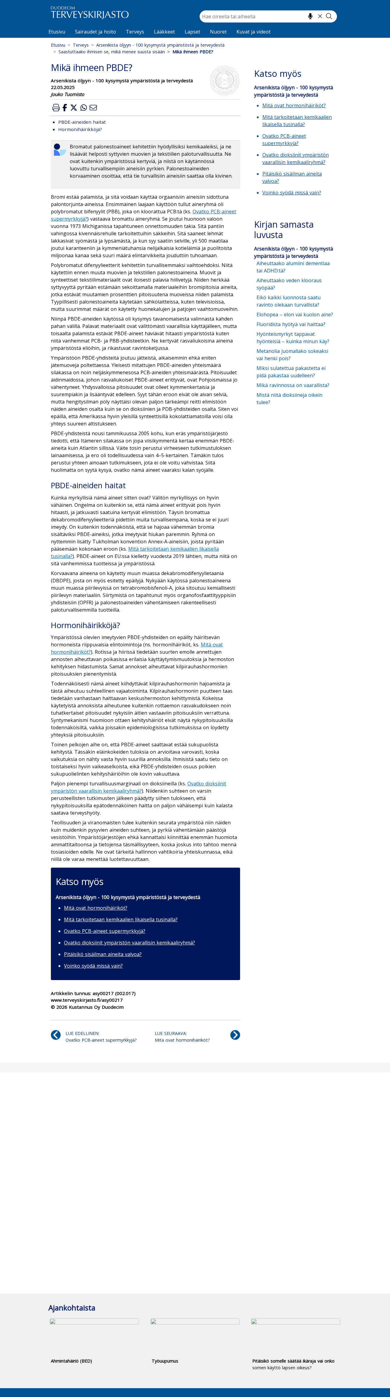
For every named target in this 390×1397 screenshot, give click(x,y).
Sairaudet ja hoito (95, 31)
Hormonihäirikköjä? (80, 129)
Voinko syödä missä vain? (93, 965)
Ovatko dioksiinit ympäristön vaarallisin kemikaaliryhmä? (129, 942)
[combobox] (268, 16)
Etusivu (56, 31)
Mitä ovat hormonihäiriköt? (95, 908)
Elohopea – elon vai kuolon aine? (295, 314)
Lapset (192, 31)
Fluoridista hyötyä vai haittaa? (291, 324)
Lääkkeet (164, 31)
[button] (56, 107)
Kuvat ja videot (253, 31)
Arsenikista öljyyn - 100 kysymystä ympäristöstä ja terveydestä (160, 45)
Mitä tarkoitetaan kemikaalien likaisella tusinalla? (121, 919)
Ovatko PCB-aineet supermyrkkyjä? (104, 931)
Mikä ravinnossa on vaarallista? (293, 385)
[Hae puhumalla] (310, 16)
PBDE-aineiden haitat (82, 122)
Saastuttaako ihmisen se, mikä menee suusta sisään (111, 52)
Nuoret (218, 31)
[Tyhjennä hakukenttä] (320, 16)
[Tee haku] (329, 16)
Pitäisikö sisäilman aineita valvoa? (103, 954)
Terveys (135, 31)
